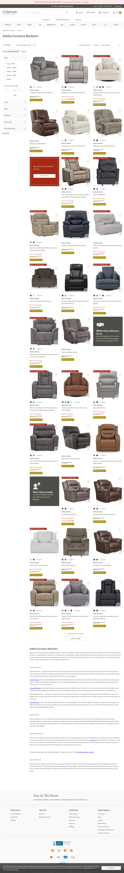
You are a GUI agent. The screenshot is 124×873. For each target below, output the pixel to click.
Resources (78, 19)
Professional (46, 19)
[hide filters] (7, 45)
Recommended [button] (106, 45)
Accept (111, 868)
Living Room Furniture (9, 30)
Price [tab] (6, 58)
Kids (62, 24)
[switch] (34, 45)
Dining (29, 24)
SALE (105, 25)
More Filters (6, 133)
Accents (83, 24)
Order (14, 817)
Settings (16, 814)
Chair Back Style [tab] (9, 128)
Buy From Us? (45, 817)
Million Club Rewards (62, 19)
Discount (74, 817)
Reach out (36, 499)
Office (94, 24)
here (17, 869)
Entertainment (51, 24)
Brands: (5, 51)
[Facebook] (52, 851)
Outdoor (72, 24)
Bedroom (8, 24)
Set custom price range (11, 86)
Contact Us (118, 6)
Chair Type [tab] (7, 122)
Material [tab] (7, 115)
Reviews (103, 833)
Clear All (23, 51)
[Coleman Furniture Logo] (10, 14)
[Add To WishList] (56, 57)
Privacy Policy (87, 868)
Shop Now (44, 176)
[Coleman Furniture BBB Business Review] (62, 845)
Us (42, 814)
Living (18, 24)
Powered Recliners (35, 688)
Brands (116, 24)
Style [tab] (5, 109)
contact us (93, 740)
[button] (79, 12)
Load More (75, 638)
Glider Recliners (34, 680)
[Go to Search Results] (67, 12)
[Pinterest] (71, 851)
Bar (40, 24)
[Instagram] (58, 851)
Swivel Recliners (35, 702)
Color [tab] (6, 102)
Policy (102, 823)
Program (73, 814)
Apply (15, 95)
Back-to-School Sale (67, 96)
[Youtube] (65, 851)
